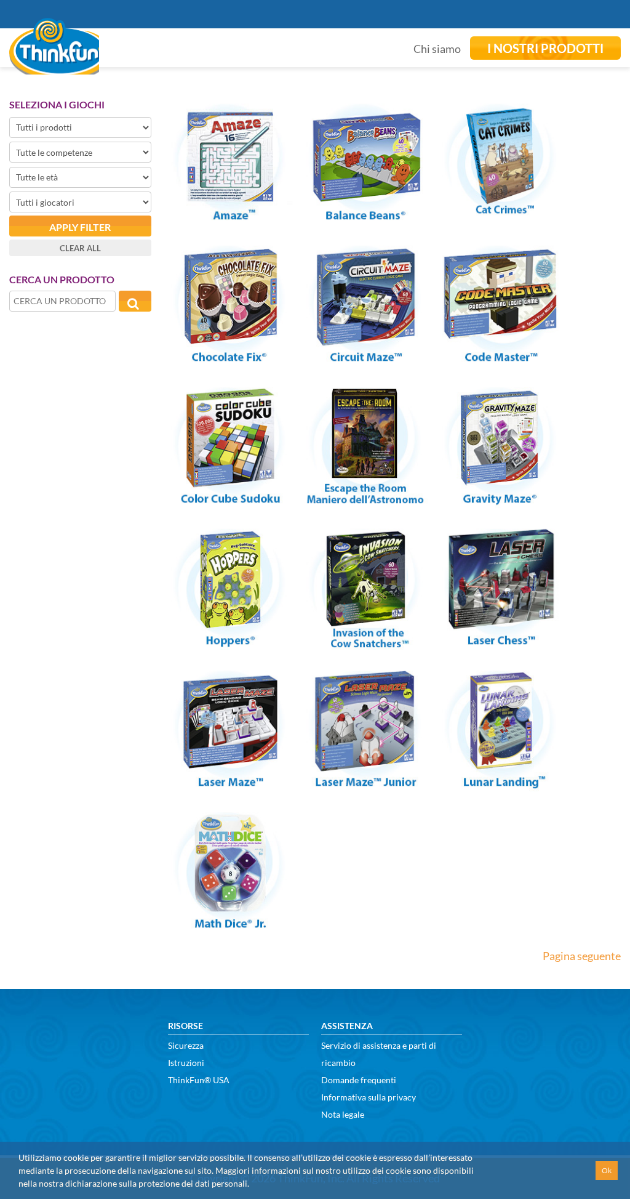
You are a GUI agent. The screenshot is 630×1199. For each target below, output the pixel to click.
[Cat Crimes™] (500, 217)
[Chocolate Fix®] (230, 359)
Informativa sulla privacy (368, 1097)
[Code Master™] (500, 359)
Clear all (80, 248)
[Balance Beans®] (365, 217)
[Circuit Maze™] (365, 359)
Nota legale (342, 1114)
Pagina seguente (582, 956)
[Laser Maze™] (230, 784)
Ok (607, 1170)
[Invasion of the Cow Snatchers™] (365, 642)
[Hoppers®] (230, 642)
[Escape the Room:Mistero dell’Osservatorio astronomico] (365, 500)
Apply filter (80, 227)
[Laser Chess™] (500, 642)
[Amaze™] (230, 217)
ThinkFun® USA (198, 1080)
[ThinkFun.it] (54, 66)
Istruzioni (186, 1062)
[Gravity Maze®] (500, 500)
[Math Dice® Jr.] (230, 925)
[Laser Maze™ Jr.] (365, 784)
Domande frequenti (358, 1080)
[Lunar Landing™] (500, 784)
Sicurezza (186, 1045)
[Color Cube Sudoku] (230, 500)
